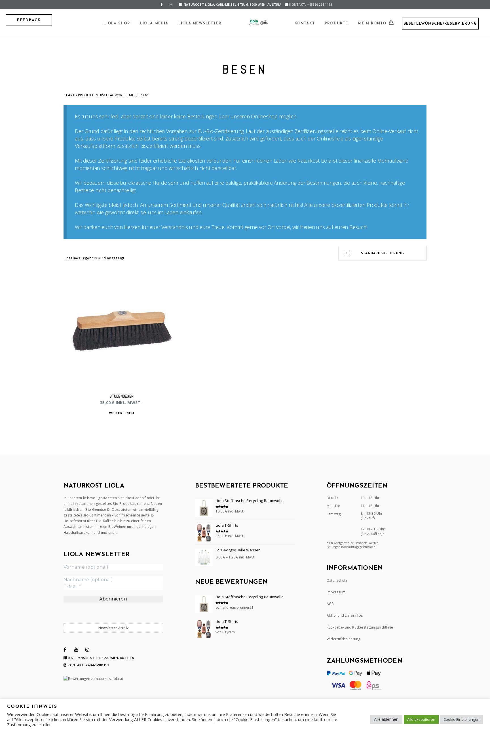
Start (69, 95)
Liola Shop (117, 23)
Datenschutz (337, 580)
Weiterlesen (121, 413)
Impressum (336, 592)
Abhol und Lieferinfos (345, 615)
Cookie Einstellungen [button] (461, 719)
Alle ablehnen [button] (386, 719)
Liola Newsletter (199, 23)
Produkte (336, 23)
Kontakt (305, 23)
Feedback (29, 20)
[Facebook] (162, 4)
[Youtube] (76, 649)
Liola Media (154, 23)
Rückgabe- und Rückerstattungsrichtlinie (360, 627)
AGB (330, 603)
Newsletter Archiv (113, 627)
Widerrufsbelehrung (343, 639)
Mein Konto (372, 23)
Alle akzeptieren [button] (421, 719)
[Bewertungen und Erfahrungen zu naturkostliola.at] (93, 678)
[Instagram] (171, 4)
